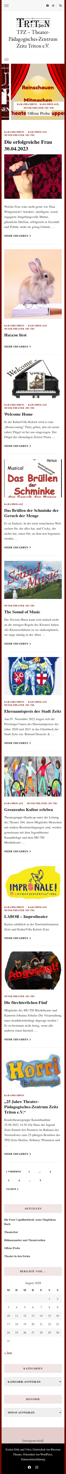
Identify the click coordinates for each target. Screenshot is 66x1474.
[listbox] (33, 92)
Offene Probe (33, 113)
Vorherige (14, 1171)
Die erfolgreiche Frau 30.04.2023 (28, 145)
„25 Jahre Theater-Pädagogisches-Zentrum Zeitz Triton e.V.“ (31, 1106)
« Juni (8, 1352)
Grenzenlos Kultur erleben (28, 809)
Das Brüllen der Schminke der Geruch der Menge (31, 512)
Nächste (11, 1189)
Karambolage (43, 104)
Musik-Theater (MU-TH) (33, 107)
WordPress (46, 1454)
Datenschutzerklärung (33, 1459)
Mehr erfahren (16, 236)
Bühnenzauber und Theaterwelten (24, 1240)
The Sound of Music (22, 612)
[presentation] (4, 91)
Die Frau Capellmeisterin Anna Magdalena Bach (30, 1221)
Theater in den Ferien (17, 1256)
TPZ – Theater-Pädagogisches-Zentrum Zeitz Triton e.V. (33, 39)
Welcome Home (18, 414)
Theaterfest (11, 1232)
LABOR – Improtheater (26, 916)
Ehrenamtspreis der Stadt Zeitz (32, 711)
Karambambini (21, 104)
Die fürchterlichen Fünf (25, 1002)
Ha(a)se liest (15, 335)
